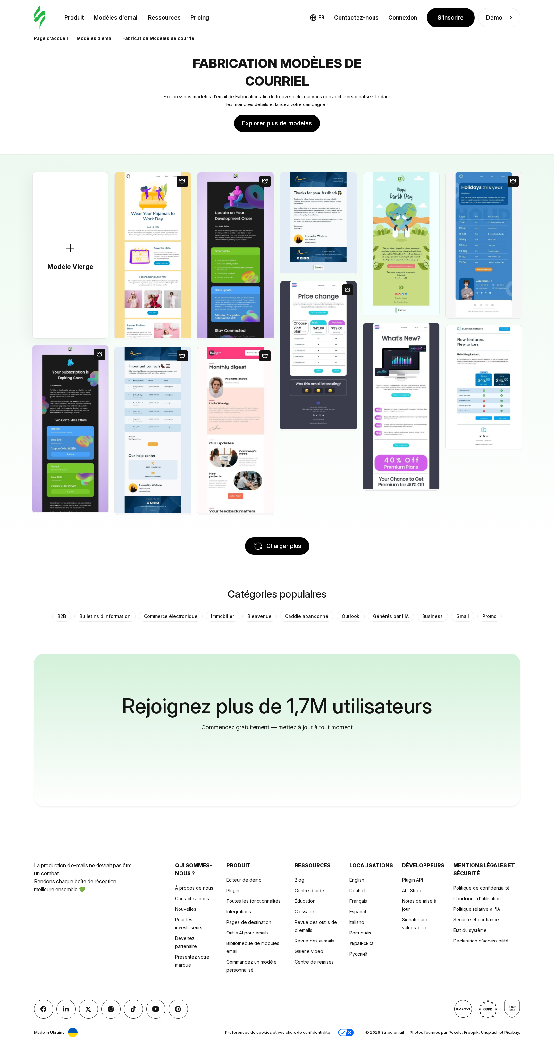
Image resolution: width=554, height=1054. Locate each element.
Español (357, 911)
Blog (299, 880)
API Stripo (412, 890)
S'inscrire (451, 17)
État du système (470, 930)
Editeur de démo (244, 880)
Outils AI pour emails (247, 932)
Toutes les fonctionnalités (253, 901)
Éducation (305, 901)
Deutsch (358, 890)
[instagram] (111, 1009)
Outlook (350, 616)
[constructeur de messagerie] (39, 17)
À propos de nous (194, 888)
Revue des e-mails (314, 940)
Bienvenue (260, 616)
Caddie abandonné (306, 616)
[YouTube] (155, 1009)
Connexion (402, 17)
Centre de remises (314, 962)
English (356, 880)
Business (432, 616)
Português (360, 932)
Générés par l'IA (391, 616)
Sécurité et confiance (476, 919)
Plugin (232, 890)
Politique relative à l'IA (476, 909)
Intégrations (238, 911)
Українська (361, 943)
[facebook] (43, 1009)
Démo (494, 17)
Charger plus (283, 546)
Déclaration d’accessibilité (480, 940)
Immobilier (222, 616)
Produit (74, 17)
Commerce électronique (170, 616)
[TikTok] (133, 1009)
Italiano (356, 922)
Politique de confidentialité (481, 888)
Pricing (199, 17)
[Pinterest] (178, 1009)
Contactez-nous (356, 17)
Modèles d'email (116, 17)
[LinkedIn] (66, 1009)
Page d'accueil (51, 38)
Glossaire (304, 911)
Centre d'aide (309, 890)
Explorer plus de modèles (277, 123)
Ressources (164, 17)
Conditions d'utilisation (477, 898)
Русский (358, 954)
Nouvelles (185, 909)
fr (321, 17)
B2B (61, 616)
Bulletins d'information (105, 616)
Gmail (462, 616)
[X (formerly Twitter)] (88, 1009)
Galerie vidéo (309, 951)
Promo (490, 616)
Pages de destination (248, 922)
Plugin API (412, 880)
